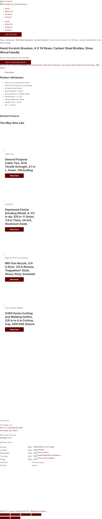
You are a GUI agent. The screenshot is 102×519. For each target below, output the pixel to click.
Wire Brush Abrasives (24, 40)
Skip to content (6, 1)
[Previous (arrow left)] (5, 518)
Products (8, 14)
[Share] (26, 514)
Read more (14, 176)
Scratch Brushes (41, 40)
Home (7, 9)
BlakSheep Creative (38, 511)
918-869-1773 (5, 438)
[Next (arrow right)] (15, 518)
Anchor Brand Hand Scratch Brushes (80, 65)
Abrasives (10, 40)
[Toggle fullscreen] (15, 514)
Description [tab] (9, 72)
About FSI (9, 11)
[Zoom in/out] (5, 514)
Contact (8, 17)
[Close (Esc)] (36, 514)
